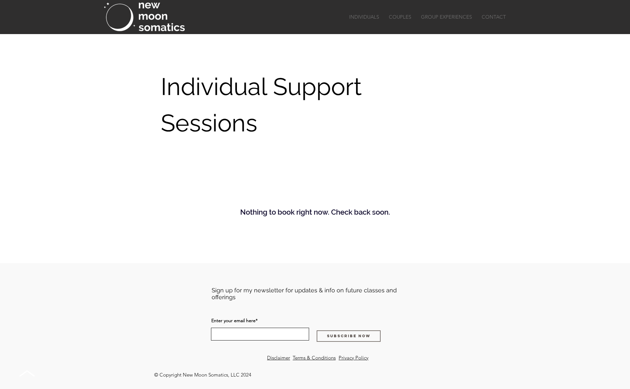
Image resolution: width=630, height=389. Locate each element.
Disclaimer (278, 358)
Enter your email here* (234, 320)
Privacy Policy (353, 358)
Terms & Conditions (314, 358)
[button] (364, 17)
